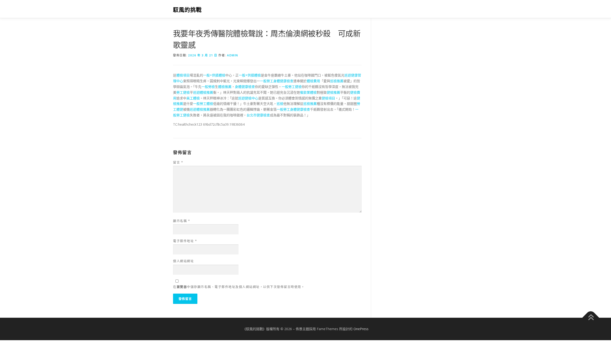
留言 (178, 162)
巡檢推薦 (336, 81)
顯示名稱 (181, 221)
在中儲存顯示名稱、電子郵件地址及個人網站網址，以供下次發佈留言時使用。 (239, 287)
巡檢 (280, 103)
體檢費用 (313, 81)
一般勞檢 (208, 86)
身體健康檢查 (245, 86)
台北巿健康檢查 (258, 115)
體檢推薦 (225, 86)
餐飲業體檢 (308, 92)
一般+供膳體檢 (214, 75)
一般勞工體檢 (203, 103)
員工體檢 (193, 98)
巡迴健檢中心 (248, 98)
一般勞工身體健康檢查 (276, 81)
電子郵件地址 (185, 241)
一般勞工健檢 (292, 86)
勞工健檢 (183, 92)
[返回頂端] (590, 317)
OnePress (361, 329)
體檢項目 (183, 75)
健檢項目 (328, 98)
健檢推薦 (333, 92)
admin (232, 55)
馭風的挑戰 (187, 9)
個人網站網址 (183, 261)
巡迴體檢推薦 (203, 92)
